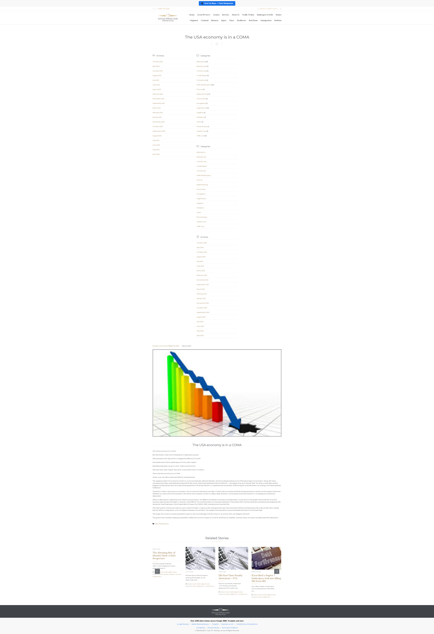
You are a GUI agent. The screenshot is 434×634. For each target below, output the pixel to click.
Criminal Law (201, 80)
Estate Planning (202, 94)
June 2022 (156, 85)
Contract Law (201, 71)
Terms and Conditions (230, 628)
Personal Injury (202, 126)
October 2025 (158, 61)
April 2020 (156, 154)
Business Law (201, 66)
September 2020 (159, 131)
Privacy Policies (213, 628)
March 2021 (157, 108)
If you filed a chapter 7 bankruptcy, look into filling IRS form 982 (266, 578)
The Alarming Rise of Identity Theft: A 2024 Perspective (164, 556)
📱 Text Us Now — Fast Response (217, 3)
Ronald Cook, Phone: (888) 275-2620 (166, 346)
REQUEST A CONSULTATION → (268, 8)
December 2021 (158, 99)
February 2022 (158, 94)
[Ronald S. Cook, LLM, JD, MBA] (168, 17)
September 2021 (159, 103)
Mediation (200, 117)
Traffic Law (200, 136)
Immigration (201, 103)
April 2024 (156, 66)
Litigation (200, 112)
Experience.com (227, 624)
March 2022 (157, 89)
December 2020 (159, 122)
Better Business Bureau (200, 624)
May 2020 (156, 150)
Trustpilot (215, 624)
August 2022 (157, 75)
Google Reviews (183, 624)
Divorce (200, 89)
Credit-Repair (202, 75)
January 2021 (157, 117)
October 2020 (158, 126)
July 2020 (156, 140)
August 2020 (157, 136)
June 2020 (156, 145)
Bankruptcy (201, 61)
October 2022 (158, 71)
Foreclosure (201, 99)
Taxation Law (201, 131)
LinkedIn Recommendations (246, 624)
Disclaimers (200, 628)
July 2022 (156, 80)
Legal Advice (201, 108)
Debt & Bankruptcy (204, 85)
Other (199, 122)
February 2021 (158, 112)
